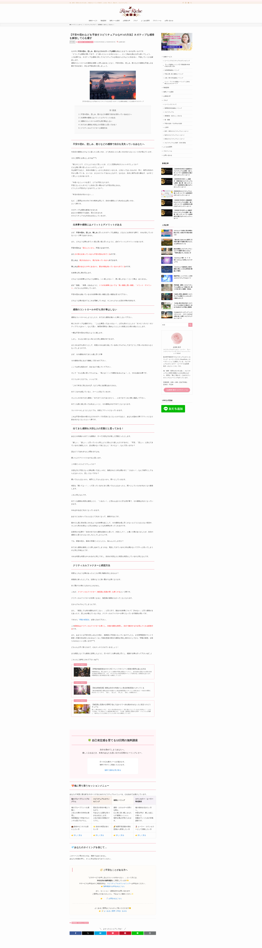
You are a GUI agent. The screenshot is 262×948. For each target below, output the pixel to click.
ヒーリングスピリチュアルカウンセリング (177, 60)
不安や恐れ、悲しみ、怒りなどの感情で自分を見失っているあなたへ (106, 114)
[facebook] (183, 3)
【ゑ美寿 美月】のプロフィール (177, 390)
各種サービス (167, 57)
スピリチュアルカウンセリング (118, 883)
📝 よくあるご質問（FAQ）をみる (114, 911)
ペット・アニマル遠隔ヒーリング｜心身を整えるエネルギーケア (177, 82)
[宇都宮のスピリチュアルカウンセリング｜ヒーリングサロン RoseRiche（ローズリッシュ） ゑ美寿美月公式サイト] (131, 11)
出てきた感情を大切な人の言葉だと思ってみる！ (99, 124)
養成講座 (166, 87)
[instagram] (185, 3)
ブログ (165, 100)
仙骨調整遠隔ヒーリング (172, 70)
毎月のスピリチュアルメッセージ (175, 135)
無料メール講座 (168, 92)
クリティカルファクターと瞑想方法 (94, 128)
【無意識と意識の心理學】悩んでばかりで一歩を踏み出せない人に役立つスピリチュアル (121, 706)
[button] (76, 933)
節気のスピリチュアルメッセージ (175, 139)
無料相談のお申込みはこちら (114, 886)
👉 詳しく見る (76, 835)
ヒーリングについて (171, 104)
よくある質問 (167, 147)
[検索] (191, 3)
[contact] (188, 3)
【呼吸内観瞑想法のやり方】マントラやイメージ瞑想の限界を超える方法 (119, 669)
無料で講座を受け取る (113, 770)
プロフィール (167, 151)
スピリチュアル (169, 112)
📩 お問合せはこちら (114, 898)
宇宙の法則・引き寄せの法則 (173, 123)
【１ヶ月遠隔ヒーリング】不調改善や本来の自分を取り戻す (177, 65)
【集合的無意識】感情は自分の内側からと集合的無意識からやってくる (118, 688)
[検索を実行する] (190, 325)
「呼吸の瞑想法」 (84, 620)
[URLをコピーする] (150, 933)
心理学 (167, 127)
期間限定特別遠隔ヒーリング (173, 108)
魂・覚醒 (167, 119)
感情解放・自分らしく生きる (85, 42)
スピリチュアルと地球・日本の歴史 (175, 143)
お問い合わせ (167, 155)
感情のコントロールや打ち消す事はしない (96, 121)
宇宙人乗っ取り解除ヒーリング (174, 74)
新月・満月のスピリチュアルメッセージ (177, 131)
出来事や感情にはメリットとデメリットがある (98, 118)
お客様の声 (167, 96)
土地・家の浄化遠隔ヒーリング (174, 78)
